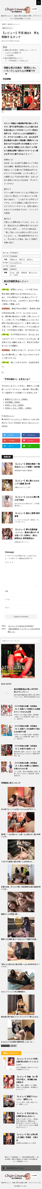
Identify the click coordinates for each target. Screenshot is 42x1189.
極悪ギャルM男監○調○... (10, 914)
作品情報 (10, 55)
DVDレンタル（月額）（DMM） (18, 408)
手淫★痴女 (13, 256)
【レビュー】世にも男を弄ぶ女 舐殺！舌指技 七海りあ (27, 1137)
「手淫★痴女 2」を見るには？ (18, 61)
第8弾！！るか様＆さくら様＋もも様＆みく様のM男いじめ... (20, 835)
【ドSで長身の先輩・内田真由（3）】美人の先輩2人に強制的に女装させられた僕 (26, 766)
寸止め (15, 274)
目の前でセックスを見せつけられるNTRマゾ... (18, 809)
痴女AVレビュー (9, 416)
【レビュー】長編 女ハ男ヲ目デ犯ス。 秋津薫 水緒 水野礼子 (27, 1079)
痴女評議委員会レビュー (14, 58)
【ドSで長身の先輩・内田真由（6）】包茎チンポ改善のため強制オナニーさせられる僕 (27, 709)
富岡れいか (13, 259)
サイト (7, 607)
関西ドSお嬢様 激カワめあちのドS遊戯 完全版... (19, 939)
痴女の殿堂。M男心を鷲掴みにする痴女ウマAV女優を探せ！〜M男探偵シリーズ (22, 1159)
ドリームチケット (16, 263)
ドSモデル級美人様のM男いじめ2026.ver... (17, 862)
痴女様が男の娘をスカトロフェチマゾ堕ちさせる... (20, 1017)
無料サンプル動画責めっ (12, 1157)
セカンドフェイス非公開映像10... (13, 992)
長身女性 (24, 272)
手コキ (12, 272)
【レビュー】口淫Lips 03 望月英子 (21, 626)
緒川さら (30, 259)
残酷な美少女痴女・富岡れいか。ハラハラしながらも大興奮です (21, 51)
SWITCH (13, 266)
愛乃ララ (22, 259)
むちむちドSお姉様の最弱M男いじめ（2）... (17, 1042)
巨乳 (17, 272)
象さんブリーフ (34, 423)
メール (7, 599)
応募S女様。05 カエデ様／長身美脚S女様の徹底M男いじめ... (21, 888)
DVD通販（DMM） (13, 402)
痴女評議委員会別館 (28, 1157)
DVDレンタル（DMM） (15, 405)
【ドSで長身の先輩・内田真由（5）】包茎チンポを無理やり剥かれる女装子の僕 (27, 729)
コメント (9, 562)
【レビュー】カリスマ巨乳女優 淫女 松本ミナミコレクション (27, 1061)
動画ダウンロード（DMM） (17, 399)
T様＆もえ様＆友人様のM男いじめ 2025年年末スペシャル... (20, 965)
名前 (6, 591)
